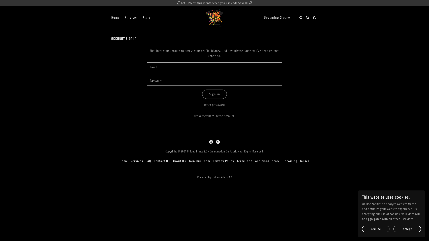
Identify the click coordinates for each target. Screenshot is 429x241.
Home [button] (123, 161)
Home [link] (115, 18)
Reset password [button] (214, 105)
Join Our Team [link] (199, 161)
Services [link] (131, 18)
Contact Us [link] (162, 161)
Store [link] (147, 18)
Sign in (214, 94)
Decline (376, 229)
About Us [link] (179, 161)
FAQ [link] (148, 161)
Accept (407, 229)
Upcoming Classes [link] (277, 18)
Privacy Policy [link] (223, 161)
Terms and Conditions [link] (253, 161)
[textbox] (214, 67)
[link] (214, 17)
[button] (314, 17)
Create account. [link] (225, 116)
